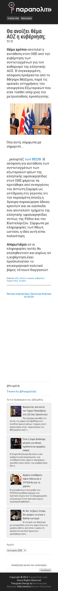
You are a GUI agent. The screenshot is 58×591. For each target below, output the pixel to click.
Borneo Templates (41, 586)
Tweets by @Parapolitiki (21, 391)
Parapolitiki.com (38, 577)
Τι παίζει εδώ (13, 18)
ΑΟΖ (16, 278)
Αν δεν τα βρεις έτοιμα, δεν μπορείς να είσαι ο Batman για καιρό (34, 515)
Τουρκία (22, 280)
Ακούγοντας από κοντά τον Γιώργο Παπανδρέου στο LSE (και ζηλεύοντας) (35, 411)
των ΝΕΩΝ (33, 159)
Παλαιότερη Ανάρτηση (40, 293)
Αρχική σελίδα (29, 295)
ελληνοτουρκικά (26, 278)
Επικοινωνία (26, 18)
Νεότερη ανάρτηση (16, 293)
